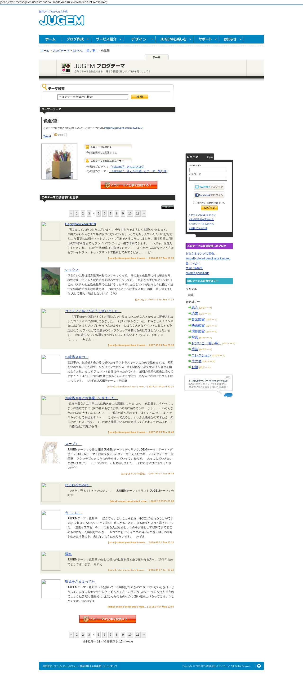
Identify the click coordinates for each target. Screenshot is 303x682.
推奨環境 (84, 666)
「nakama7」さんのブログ (126, 166)
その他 (196, 361)
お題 (195, 367)
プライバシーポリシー (66, 666)
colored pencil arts (197, 273)
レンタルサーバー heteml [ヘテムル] (208, 380)
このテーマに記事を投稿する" (107, 619)
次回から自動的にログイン (210, 203)
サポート (206, 39)
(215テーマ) (218, 355)
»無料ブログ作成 (198, 228)
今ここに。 (73, 513)
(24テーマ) (211, 331)
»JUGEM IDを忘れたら (201, 219)
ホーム (50, 39)
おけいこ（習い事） (206, 343)
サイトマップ (110, 666)
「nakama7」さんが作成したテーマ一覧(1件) (138, 171)
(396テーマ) (208, 361)
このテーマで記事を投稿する (129, 185)
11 (137, 213)
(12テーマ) (211, 325)
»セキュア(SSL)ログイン (202, 215)
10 (130, 213)
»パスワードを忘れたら (201, 224)
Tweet (47, 136)
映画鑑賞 (198, 325)
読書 (195, 313)
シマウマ (71, 269)
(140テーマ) (228, 343)
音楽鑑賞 (198, 319)
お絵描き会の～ (76, 357)
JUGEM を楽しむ (175, 39)
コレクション (201, 355)
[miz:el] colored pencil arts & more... (208, 258)
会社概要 (96, 666)
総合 (195, 307)
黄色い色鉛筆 (194, 268)
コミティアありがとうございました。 (93, 311)
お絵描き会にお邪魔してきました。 (91, 398)
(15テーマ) (211, 319)
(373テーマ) (205, 337)
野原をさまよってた (80, 581)
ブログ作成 (76, 39)
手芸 (195, 349)
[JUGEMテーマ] (157, 57)
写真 (195, 337)
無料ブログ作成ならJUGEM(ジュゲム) (61, 23)
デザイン (140, 39)
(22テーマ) (204, 313)
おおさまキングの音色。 (201, 253)
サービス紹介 (107, 39)
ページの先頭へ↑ (259, 666)
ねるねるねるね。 (78, 485)
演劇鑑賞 (198, 331)
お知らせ (231, 39)
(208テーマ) (205, 307)
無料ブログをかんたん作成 (53, 11)
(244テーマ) (205, 349)
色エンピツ (193, 263)
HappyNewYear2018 (80, 224)
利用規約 (47, 666)
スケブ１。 (73, 444)
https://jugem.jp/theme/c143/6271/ (124, 128)
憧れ (68, 554)
